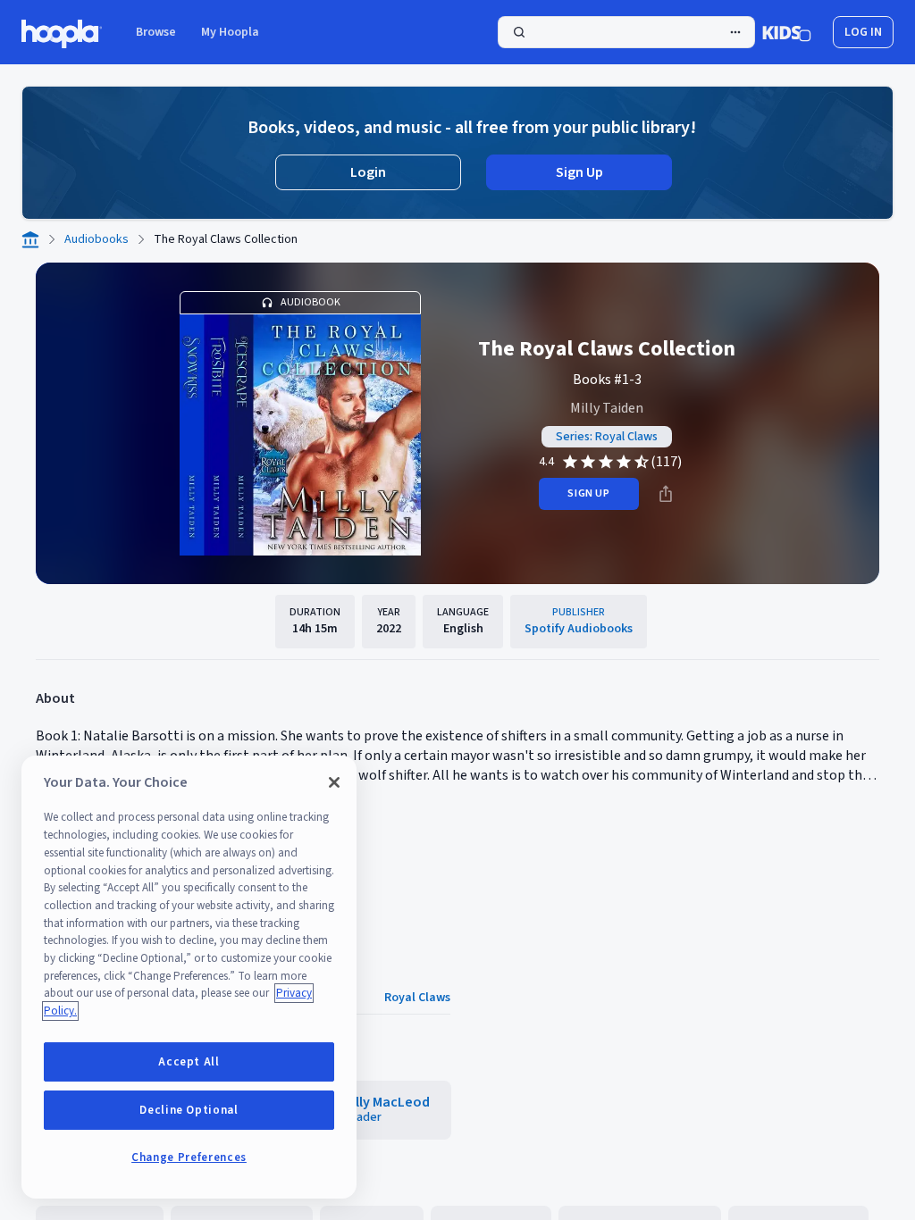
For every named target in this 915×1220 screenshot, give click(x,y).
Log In (863, 32)
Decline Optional (189, 1110)
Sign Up (579, 172)
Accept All (189, 1062)
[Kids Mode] (786, 32)
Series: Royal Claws (607, 437)
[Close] (334, 782)
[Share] (666, 494)
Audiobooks (96, 239)
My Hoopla (230, 32)
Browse (156, 32)
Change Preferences (189, 1157)
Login (368, 172)
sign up (588, 493)
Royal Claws (417, 998)
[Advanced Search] (735, 32)
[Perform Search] (626, 32)
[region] (189, 977)
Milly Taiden (606, 408)
